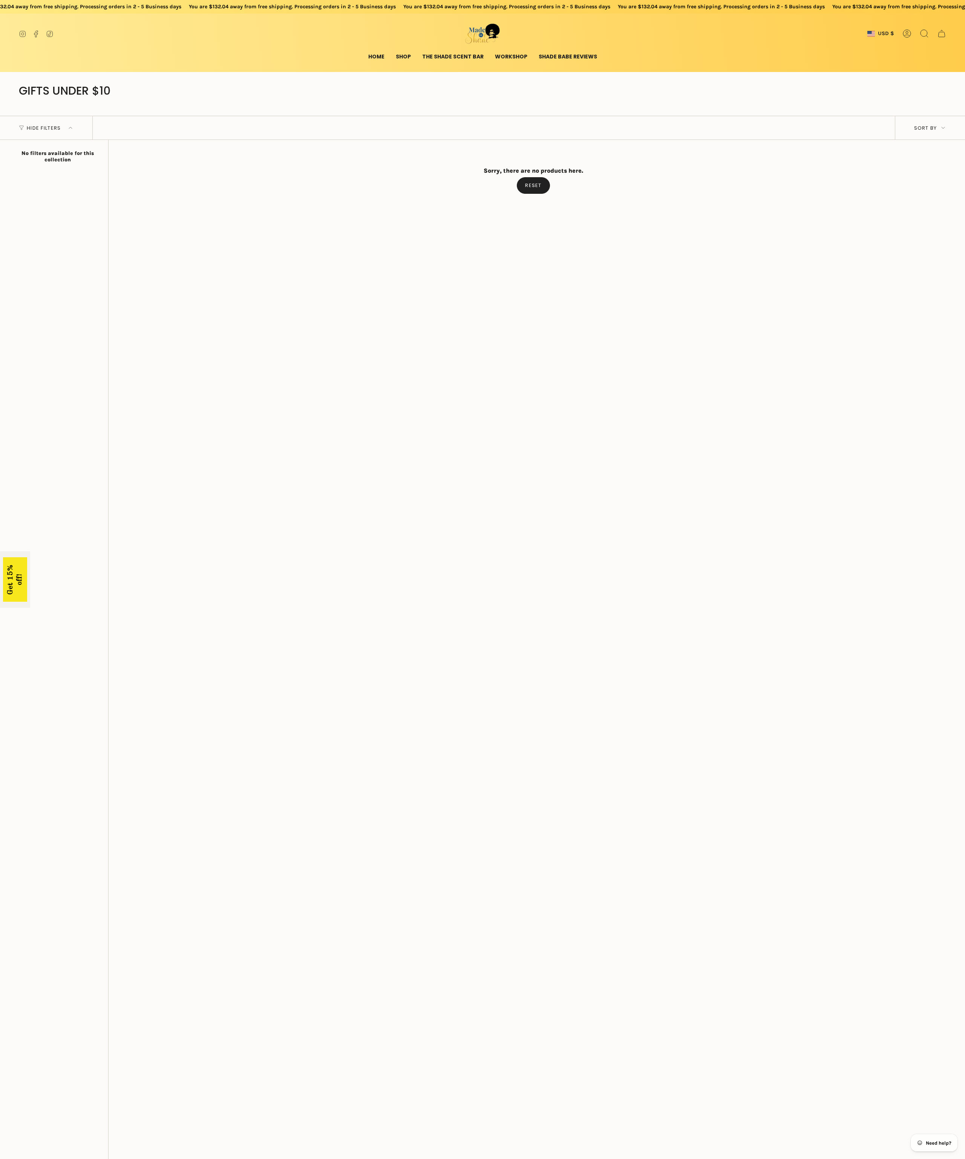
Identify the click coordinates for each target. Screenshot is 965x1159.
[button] (403, 57)
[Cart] (941, 33)
